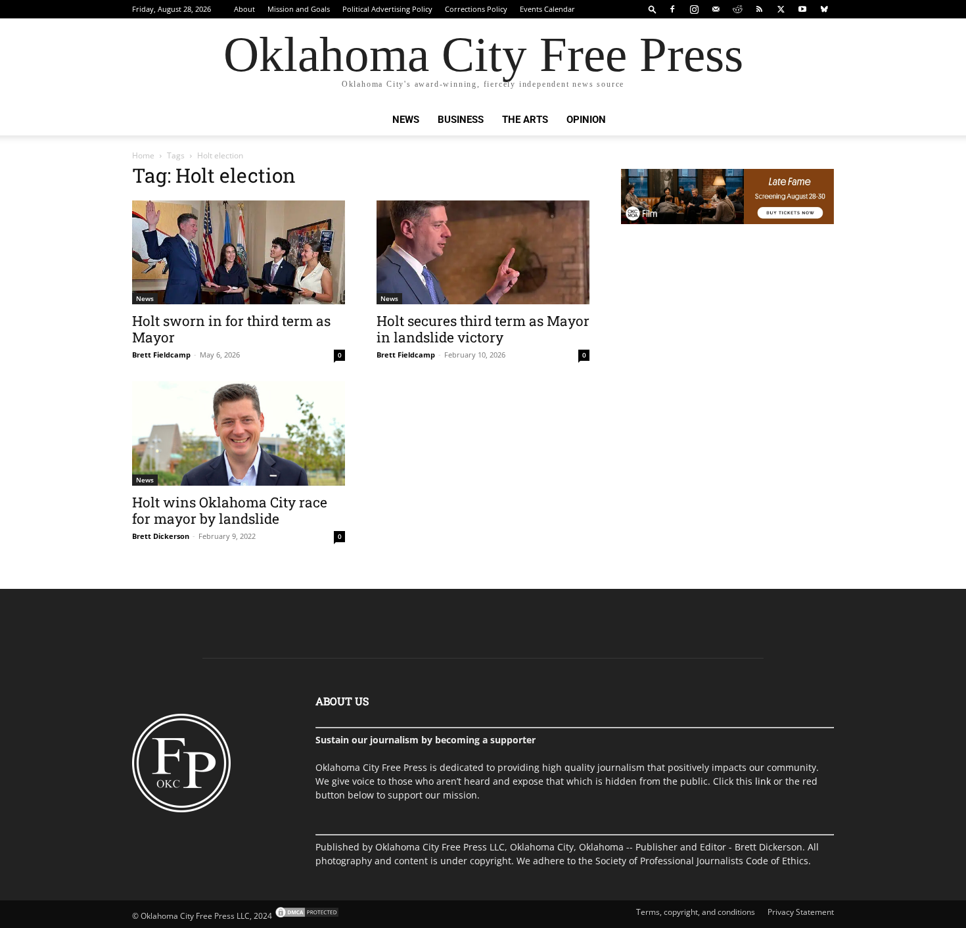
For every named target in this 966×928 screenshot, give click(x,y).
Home (143, 155)
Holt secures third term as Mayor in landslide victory (483, 329)
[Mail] (715, 9)
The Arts (525, 120)
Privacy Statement (801, 911)
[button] (652, 9)
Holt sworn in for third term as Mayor (231, 329)
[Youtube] (802, 9)
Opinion (586, 120)
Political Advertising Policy (387, 9)
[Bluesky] (824, 9)
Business (461, 120)
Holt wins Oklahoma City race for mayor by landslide (229, 510)
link (763, 781)
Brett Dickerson (160, 536)
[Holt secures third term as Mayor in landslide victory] (483, 252)
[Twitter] (781, 9)
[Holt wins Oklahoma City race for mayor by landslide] (238, 433)
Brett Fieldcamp (161, 355)
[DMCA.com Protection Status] (306, 915)
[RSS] (759, 9)
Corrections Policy (476, 9)
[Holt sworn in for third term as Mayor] (238, 252)
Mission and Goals (298, 9)
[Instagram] (694, 9)
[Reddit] (737, 9)
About (244, 9)
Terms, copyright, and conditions (695, 911)
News (405, 120)
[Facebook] (672, 9)
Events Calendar (547, 9)
